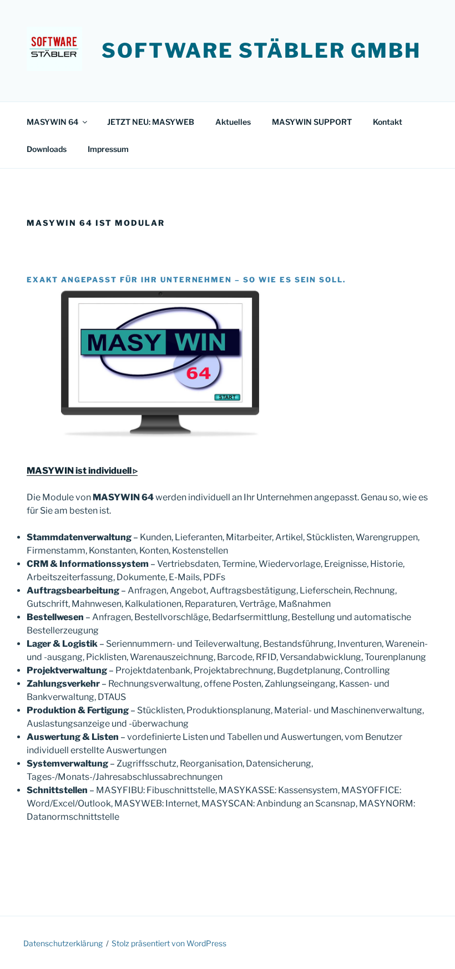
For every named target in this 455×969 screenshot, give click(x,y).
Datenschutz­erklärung (63, 943)
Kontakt (387, 121)
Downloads (47, 149)
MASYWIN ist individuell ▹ (82, 470)
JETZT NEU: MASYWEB (150, 121)
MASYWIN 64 (52, 121)
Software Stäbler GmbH (261, 50)
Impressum (108, 149)
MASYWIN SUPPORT (312, 121)
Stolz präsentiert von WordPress (169, 943)
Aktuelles (233, 121)
